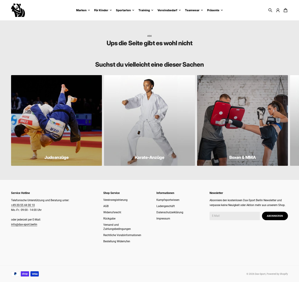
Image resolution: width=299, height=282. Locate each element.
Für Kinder (101, 10)
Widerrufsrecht (112, 212)
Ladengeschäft (165, 206)
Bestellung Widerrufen (116, 241)
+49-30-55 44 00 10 (23, 205)
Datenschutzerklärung (169, 212)
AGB (106, 206)
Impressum (163, 218)
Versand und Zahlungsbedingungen (117, 227)
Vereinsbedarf (167, 10)
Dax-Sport (260, 274)
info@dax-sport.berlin (24, 224)
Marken (81, 10)
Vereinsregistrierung (115, 200)
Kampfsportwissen (167, 200)
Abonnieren (275, 215)
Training (144, 10)
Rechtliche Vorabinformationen (122, 235)
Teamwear (192, 10)
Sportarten (123, 10)
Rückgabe (109, 218)
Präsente (213, 10)
